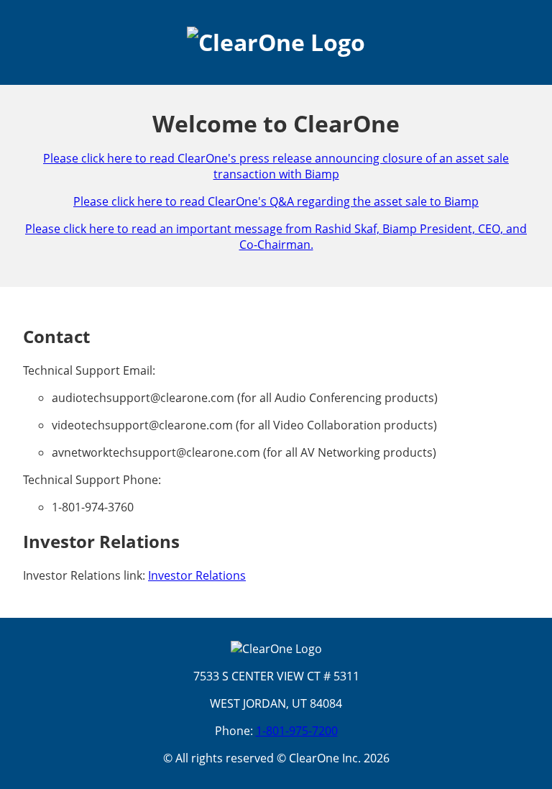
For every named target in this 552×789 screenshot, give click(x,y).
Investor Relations (197, 575)
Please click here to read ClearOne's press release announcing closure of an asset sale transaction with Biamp (276, 166)
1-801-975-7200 (297, 731)
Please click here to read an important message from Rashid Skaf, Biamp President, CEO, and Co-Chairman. (276, 236)
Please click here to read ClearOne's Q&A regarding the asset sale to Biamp (276, 201)
